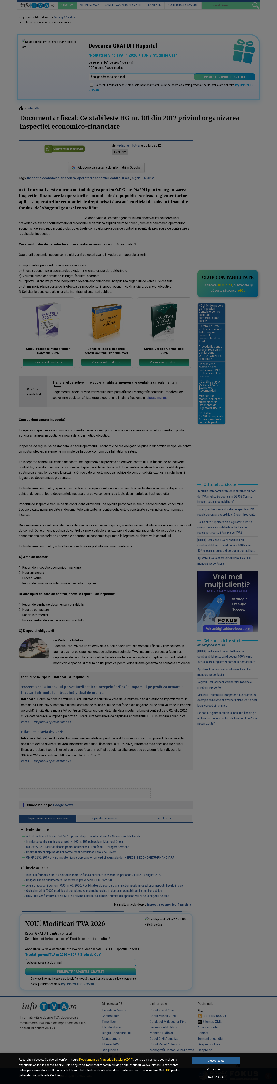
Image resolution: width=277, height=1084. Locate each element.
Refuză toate (216, 1077)
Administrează (216, 1069)
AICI (168, 1070)
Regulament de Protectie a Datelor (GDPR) (106, 1059)
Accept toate (216, 1060)
